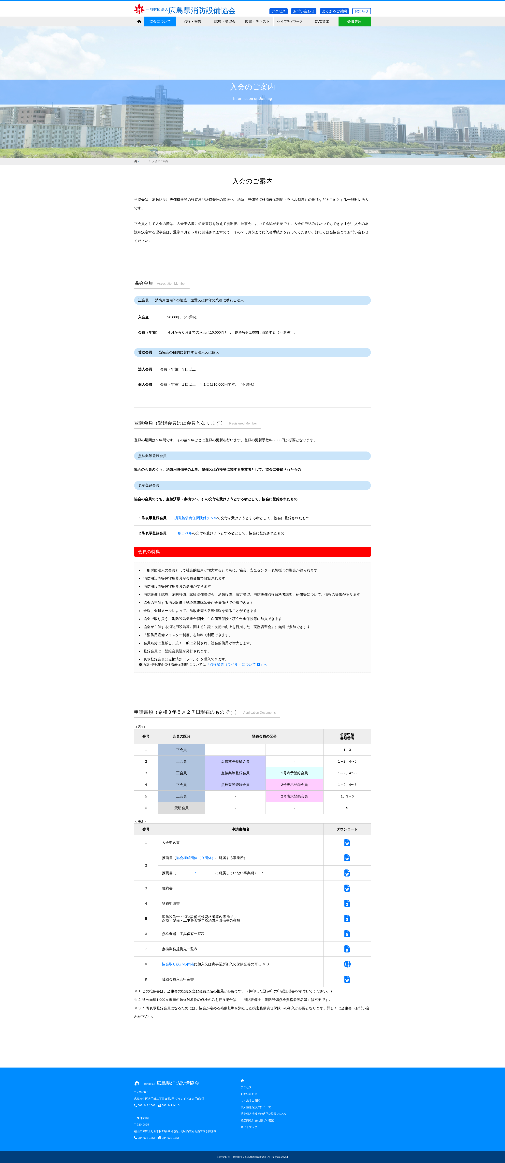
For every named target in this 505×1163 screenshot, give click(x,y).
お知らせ (361, 11)
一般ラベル (183, 533)
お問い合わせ (303, 11)
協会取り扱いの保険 (178, 964)
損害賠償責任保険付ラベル (195, 518)
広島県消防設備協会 (191, 10)
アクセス (278, 11)
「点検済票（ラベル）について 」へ (236, 665)
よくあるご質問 (334, 11)
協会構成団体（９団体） (195, 858)
